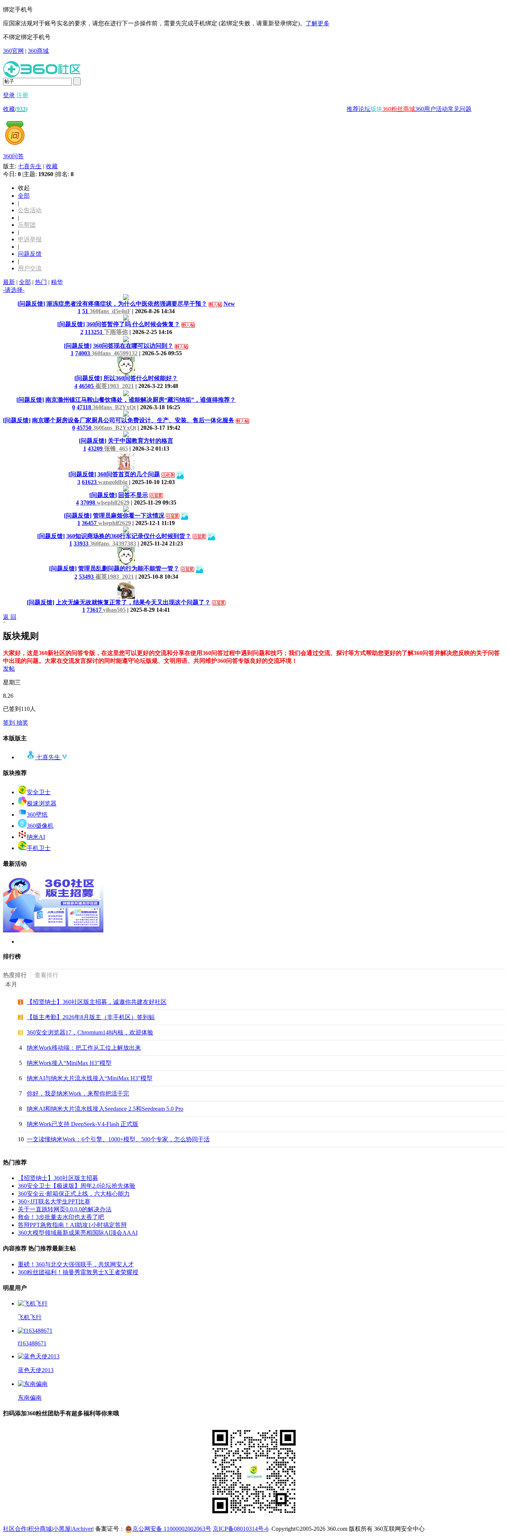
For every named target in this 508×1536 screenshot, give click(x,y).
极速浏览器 (42, 803)
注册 (22, 95)
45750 (85, 427)
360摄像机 (40, 826)
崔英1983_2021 (114, 386)
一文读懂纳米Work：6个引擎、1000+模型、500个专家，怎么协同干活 (118, 1139)
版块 (376, 109)
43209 (96, 448)
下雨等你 (116, 332)
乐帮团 (27, 225)
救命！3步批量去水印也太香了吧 (61, 1217)
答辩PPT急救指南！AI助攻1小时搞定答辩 (72, 1225)
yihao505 (114, 610)
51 (86, 311)
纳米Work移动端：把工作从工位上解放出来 (84, 1047)
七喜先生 (30, 166)
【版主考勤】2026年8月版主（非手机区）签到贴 (91, 1017)
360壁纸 (37, 814)
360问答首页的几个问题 (128, 474)
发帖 (9, 668)
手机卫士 (39, 848)
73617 (95, 610)
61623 (90, 482)
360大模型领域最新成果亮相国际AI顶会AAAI (78, 1233)
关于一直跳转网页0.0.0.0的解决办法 (65, 1209)
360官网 (13, 51)
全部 (24, 196)
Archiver (82, 1529)
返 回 (9, 617)
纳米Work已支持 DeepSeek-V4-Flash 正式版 (82, 1124)
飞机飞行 (30, 1317)
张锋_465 (116, 448)
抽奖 (22, 722)
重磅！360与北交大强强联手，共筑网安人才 (76, 1264)
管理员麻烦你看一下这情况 (128, 515)
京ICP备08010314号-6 (241, 1529)
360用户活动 (431, 109)
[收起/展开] (5, 622)
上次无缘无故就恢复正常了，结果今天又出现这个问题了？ (133, 602)
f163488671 (32, 1343)
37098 (88, 502)
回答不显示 (133, 495)
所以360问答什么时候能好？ (140, 378)
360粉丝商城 (398, 109)
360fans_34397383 (113, 543)
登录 (9, 95)
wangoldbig (113, 482)
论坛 (364, 109)
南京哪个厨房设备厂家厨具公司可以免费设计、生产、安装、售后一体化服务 (133, 420)
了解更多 (317, 23)
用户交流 (30, 268)
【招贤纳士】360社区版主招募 (58, 1178)
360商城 (38, 51)
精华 (57, 282)
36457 (90, 523)
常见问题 (460, 109)
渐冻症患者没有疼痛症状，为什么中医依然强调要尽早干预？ (126, 303)
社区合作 (15, 1529)
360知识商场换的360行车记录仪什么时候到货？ (128, 536)
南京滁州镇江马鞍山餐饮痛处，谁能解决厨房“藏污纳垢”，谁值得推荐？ (140, 400)
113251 (94, 332)
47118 (85, 407)
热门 (41, 282)
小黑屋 (62, 1529)
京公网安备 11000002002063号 (171, 1529)
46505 (87, 386)
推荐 (353, 109)
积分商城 (40, 1529)
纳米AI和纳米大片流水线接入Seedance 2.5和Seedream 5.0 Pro (105, 1109)
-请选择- (14, 290)
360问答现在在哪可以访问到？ (133, 346)
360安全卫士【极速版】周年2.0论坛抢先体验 (76, 1186)
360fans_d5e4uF (110, 311)
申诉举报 (30, 239)
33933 (82, 543)
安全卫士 (39, 792)
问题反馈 (30, 254)
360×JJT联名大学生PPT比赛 (54, 1201)
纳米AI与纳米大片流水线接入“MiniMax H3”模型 (89, 1078)
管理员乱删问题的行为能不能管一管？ (128, 568)
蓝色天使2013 (36, 1370)
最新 (9, 282)
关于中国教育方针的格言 (140, 441)
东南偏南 (30, 1398)
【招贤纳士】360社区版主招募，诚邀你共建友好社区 (97, 1002)
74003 (83, 353)
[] (31, 303)
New (229, 303)
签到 (9, 722)
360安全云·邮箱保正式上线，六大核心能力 (74, 1193)
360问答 (13, 156)
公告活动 (30, 210)
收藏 (15, 109)
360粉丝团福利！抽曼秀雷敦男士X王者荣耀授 (78, 1272)
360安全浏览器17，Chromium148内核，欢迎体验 (90, 1032)
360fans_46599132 (114, 353)
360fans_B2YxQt (114, 407)
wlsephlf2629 (113, 502)
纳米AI (36, 837)
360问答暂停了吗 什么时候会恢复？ (133, 324)
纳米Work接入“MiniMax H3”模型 (69, 1063)
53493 (87, 576)
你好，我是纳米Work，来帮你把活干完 (78, 1093)
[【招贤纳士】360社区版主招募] (53, 930)
